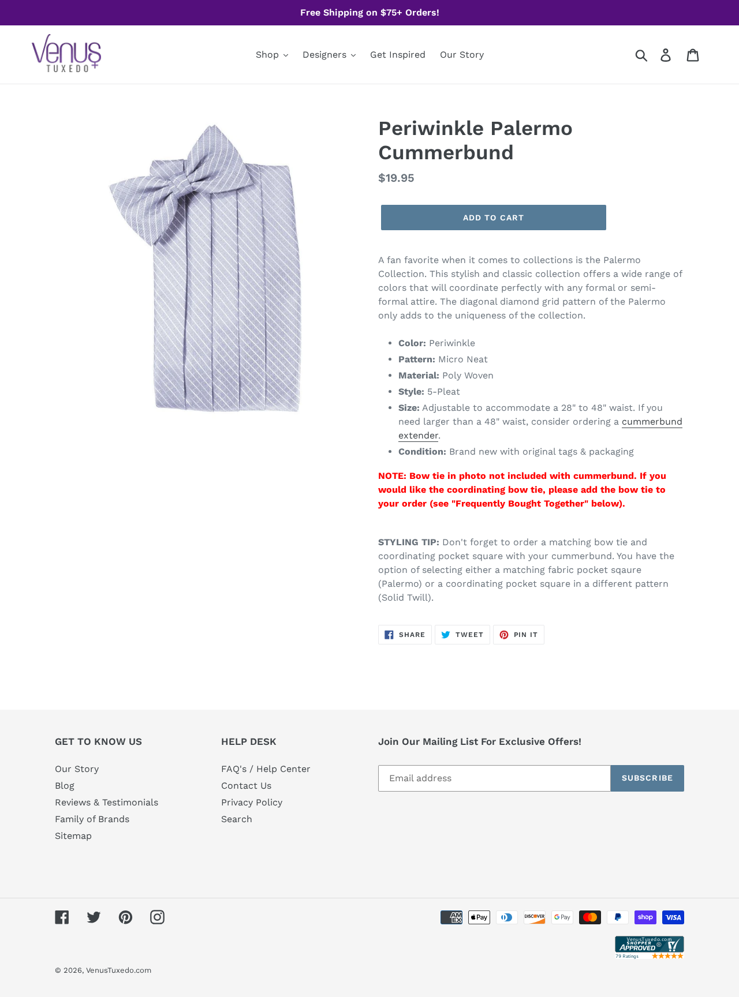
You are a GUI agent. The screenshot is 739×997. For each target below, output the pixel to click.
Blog (64, 785)
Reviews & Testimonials (106, 802)
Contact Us (246, 785)
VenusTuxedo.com (118, 970)
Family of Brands (92, 819)
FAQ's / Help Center (266, 768)
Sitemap (73, 835)
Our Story (77, 768)
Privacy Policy (251, 802)
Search (236, 819)
